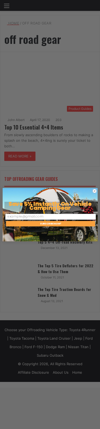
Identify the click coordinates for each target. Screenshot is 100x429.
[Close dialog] (94, 191)
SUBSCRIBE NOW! (50, 223)
